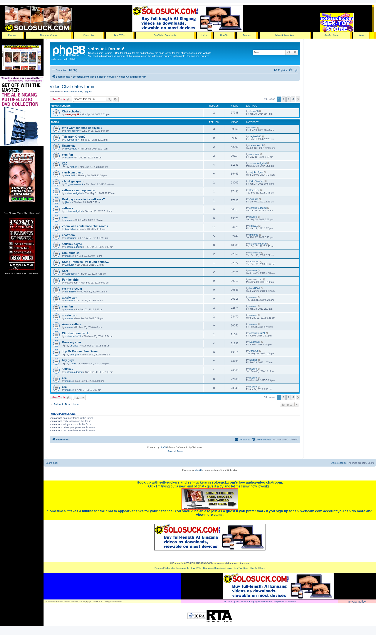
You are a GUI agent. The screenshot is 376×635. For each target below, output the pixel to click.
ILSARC (74, 363)
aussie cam (69, 297)
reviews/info (183, 568)
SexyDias (254, 190)
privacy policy (357, 601)
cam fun (67, 154)
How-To (224, 35)
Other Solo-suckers (284, 35)
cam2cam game (72, 172)
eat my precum (72, 288)
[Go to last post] (260, 111)
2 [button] (283, 99)
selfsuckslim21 (73, 336)
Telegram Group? (74, 136)
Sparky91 (254, 261)
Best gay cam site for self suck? (83, 199)
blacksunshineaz (73, 91)
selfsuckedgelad (258, 163)
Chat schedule (71, 111)
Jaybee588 (71, 139)
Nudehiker (254, 342)
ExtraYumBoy (256, 181)
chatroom (68, 235)
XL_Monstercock (74, 184)
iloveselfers (71, 148)
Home (361, 35)
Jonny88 (253, 111)
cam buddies (70, 253)
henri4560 (70, 291)
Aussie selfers (71, 324)
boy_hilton (70, 229)
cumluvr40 (254, 252)
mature (69, 157)
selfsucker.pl (256, 145)
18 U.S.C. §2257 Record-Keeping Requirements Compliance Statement (260, 601)
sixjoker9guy (256, 172)
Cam (65, 270)
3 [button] (288, 99)
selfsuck (67, 208)
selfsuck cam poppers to (78, 190)
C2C (64, 163)
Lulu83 (252, 127)
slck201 (253, 225)
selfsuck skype (72, 244)
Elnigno (253, 359)
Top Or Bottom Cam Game (79, 351)
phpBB (163, 447)
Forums (246, 35)
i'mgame (253, 234)
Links (204, 35)
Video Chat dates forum (73, 86)
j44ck (68, 202)
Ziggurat (87, 91)
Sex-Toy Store (331, 35)
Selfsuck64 (71, 273)
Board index (52, 463)
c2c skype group (73, 181)
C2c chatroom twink (75, 333)
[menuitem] (73, 70)
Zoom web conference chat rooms (85, 226)
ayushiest (254, 154)
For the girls (70, 279)
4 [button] (293, 99)
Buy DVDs (119, 35)
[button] (298, 99)
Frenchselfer (72, 130)
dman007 (70, 175)
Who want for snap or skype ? (82, 127)
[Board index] (69, 50)
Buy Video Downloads (165, 35)
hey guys (68, 360)
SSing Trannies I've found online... (85, 261)
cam (65, 217)
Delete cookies (339, 463)
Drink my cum (71, 342)
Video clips (88, 35)
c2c (64, 378)
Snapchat (68, 145)
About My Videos (48, 35)
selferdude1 (71, 238)
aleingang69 (72, 114)
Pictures (12, 35)
